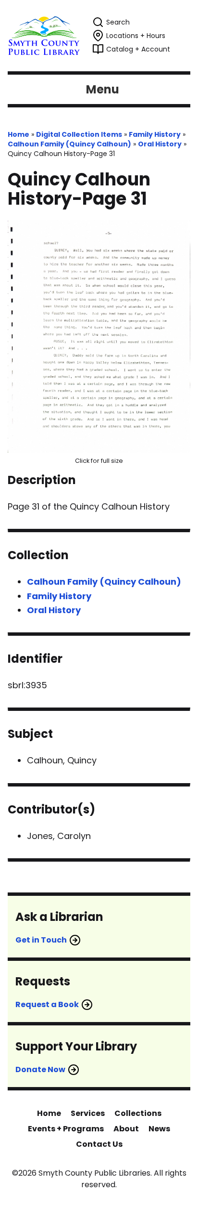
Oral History (160, 144)
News (159, 1128)
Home (18, 134)
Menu (102, 89)
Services (88, 1113)
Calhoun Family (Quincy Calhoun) (69, 144)
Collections (137, 1113)
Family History (155, 134)
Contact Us (99, 1144)
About (126, 1128)
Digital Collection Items (79, 134)
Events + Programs (66, 1128)
